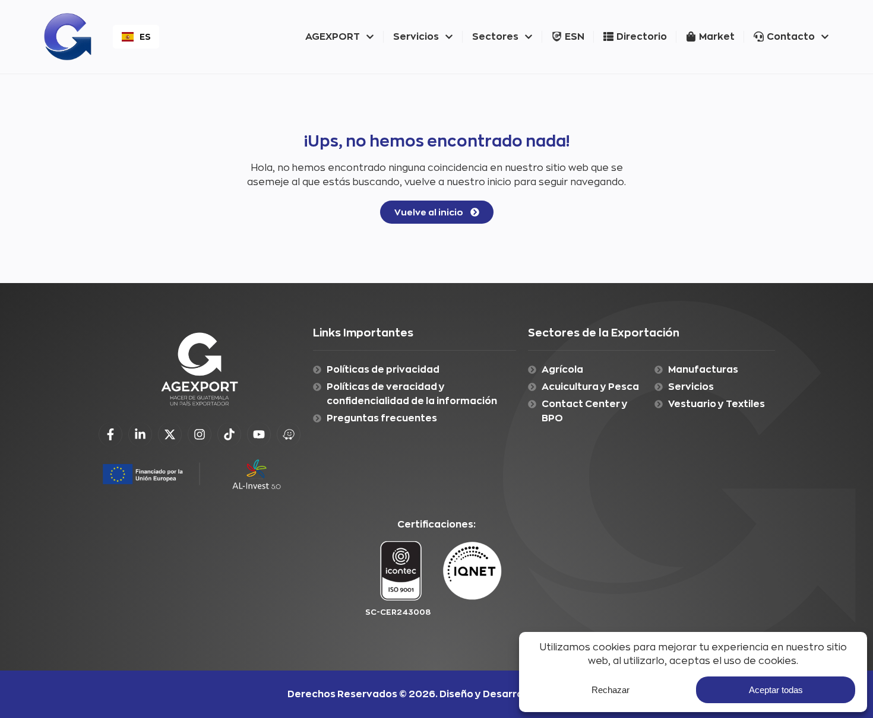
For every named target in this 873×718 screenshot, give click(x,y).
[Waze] (289, 434)
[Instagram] (199, 434)
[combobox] (136, 37)
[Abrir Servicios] (449, 37)
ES (145, 36)
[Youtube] (259, 434)
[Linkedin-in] (140, 434)
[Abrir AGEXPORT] (370, 37)
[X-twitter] (170, 434)
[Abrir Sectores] (528, 37)
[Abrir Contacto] (825, 37)
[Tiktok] (229, 434)
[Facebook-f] (110, 434)
